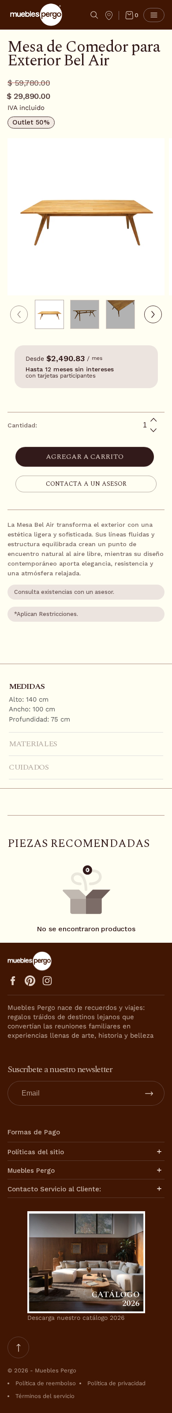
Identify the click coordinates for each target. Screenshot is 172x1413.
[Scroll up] (18, 1347)
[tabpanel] (52, 314)
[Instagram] (47, 980)
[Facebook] (12, 980)
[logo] (36, 15)
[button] (94, 15)
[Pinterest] (30, 980)
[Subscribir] (149, 1093)
